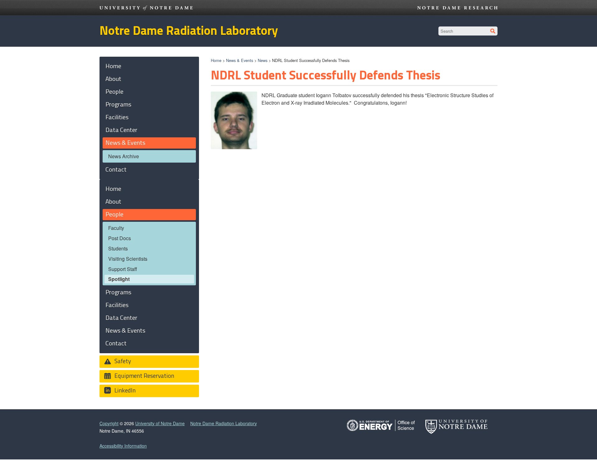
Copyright (109, 423)
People (114, 91)
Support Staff (122, 269)
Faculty (116, 227)
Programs (118, 104)
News (262, 60)
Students (118, 248)
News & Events (239, 60)
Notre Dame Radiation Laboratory (189, 30)
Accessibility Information (123, 446)
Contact (116, 169)
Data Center (121, 130)
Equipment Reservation (143, 375)
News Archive (123, 156)
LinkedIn (124, 390)
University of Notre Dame (160, 423)
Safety (122, 360)
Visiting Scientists (127, 258)
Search (493, 31)
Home (216, 60)
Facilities (116, 117)
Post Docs (119, 238)
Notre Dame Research (457, 8)
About (113, 78)
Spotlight (119, 279)
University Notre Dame (146, 8)
